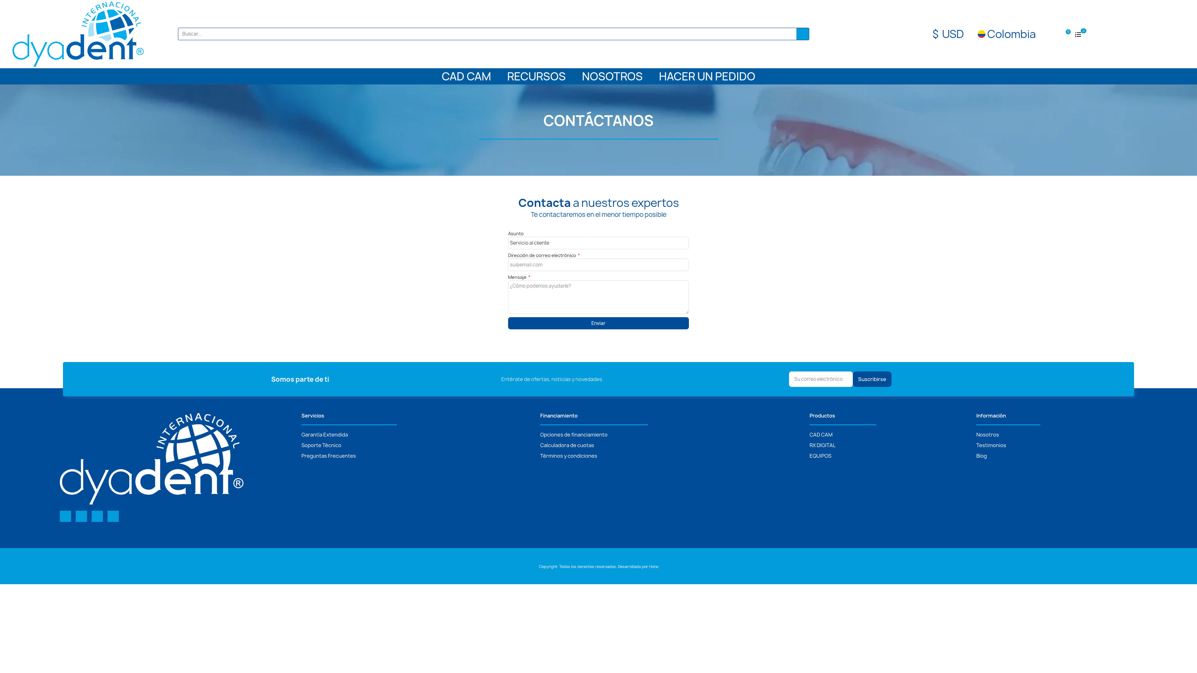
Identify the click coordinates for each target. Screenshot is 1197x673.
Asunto (516, 233)
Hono (653, 566)
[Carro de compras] (1065, 33)
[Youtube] (97, 516)
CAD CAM (466, 76)
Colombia (1011, 34)
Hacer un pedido (707, 76)
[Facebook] (65, 516)
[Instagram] (113, 516)
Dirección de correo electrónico (542, 255)
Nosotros (612, 76)
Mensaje (517, 277)
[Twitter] (81, 516)
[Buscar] (802, 34)
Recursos (536, 76)
